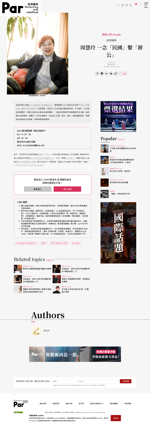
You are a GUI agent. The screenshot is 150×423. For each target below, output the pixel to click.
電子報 (81, 403)
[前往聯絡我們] (126, 5)
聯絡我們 (56, 403)
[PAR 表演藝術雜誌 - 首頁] (20, 8)
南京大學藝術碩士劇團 (26, 161)
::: (141, 3)
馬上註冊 (67, 189)
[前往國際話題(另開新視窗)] (118, 232)
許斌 (113, 65)
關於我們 (43, 403)
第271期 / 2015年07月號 (111, 67)
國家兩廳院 (114, 403)
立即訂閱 (125, 381)
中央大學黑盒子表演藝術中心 (41, 105)
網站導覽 (128, 403)
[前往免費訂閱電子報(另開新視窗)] (75, 354)
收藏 (124, 73)
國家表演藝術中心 (96, 403)
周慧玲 (64, 105)
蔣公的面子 (31, 108)
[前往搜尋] (118, 5)
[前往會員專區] (131, 5)
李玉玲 (114, 62)
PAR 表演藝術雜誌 (21, 403)
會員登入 (38, 189)
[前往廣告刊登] (122, 5)
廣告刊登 (69, 403)
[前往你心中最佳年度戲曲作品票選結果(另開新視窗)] (118, 116)
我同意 (115, 418)
